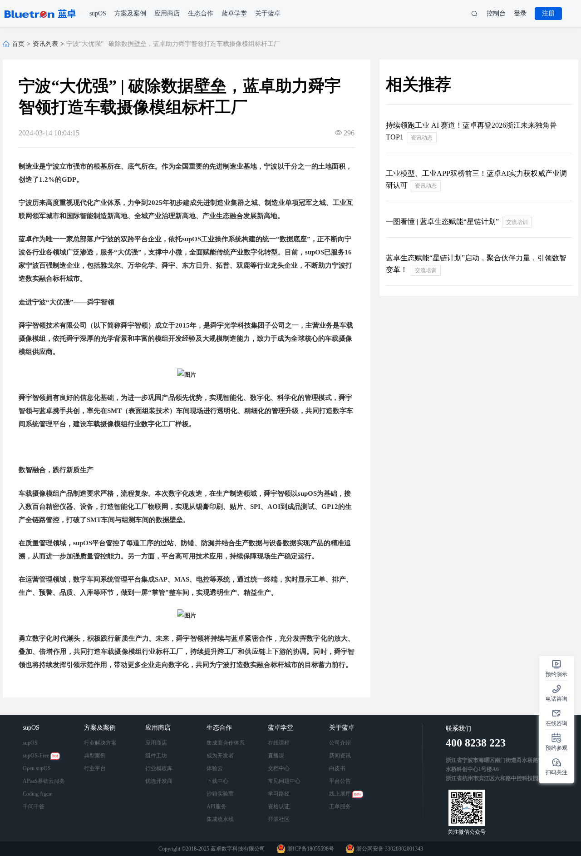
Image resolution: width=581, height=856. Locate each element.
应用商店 (158, 727)
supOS (32, 727)
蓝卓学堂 (281, 727)
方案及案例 (101, 727)
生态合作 (220, 727)
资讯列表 (45, 43)
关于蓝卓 (342, 727)
